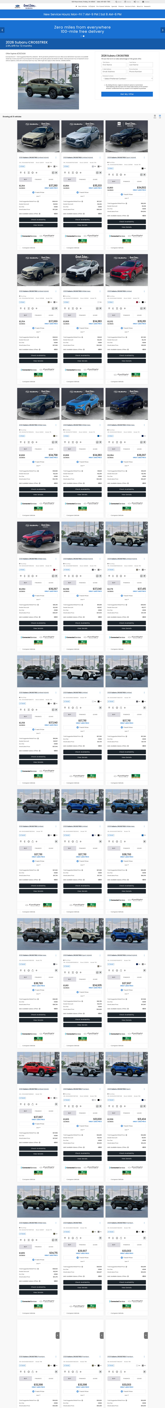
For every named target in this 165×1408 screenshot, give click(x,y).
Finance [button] (121, 6)
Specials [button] (114, 6)
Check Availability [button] (38, 215)
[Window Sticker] (56, 168)
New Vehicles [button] (82, 6)
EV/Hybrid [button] (92, 6)
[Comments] (53, 168)
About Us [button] (140, 6)
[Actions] (56, 153)
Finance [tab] (38, 175)
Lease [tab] (51, 175)
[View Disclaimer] (36, 168)
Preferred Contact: (108, 71)
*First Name (106, 58)
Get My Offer (127, 90)
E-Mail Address (107, 65)
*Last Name (132, 58)
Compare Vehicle (28, 244)
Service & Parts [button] (130, 6)
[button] (57, 132)
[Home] (76, 6)
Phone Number (133, 65)
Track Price (39, 188)
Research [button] (147, 6)
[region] (38, 203)
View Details (38, 221)
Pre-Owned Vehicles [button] (103, 6)
